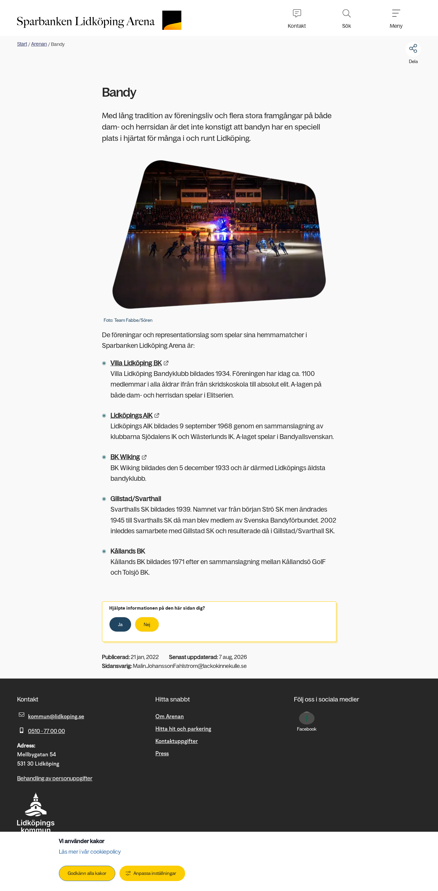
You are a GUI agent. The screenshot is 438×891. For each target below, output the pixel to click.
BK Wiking (129, 457)
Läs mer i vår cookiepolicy (90, 852)
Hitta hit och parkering (183, 729)
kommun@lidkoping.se (56, 716)
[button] (297, 18)
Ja (120, 624)
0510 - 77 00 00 (46, 731)
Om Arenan (169, 716)
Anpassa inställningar (154, 873)
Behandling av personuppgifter (54, 778)
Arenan (39, 44)
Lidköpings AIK (135, 415)
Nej (147, 624)
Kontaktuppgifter (176, 741)
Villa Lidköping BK (140, 363)
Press (162, 753)
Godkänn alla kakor (87, 873)
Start (22, 44)
